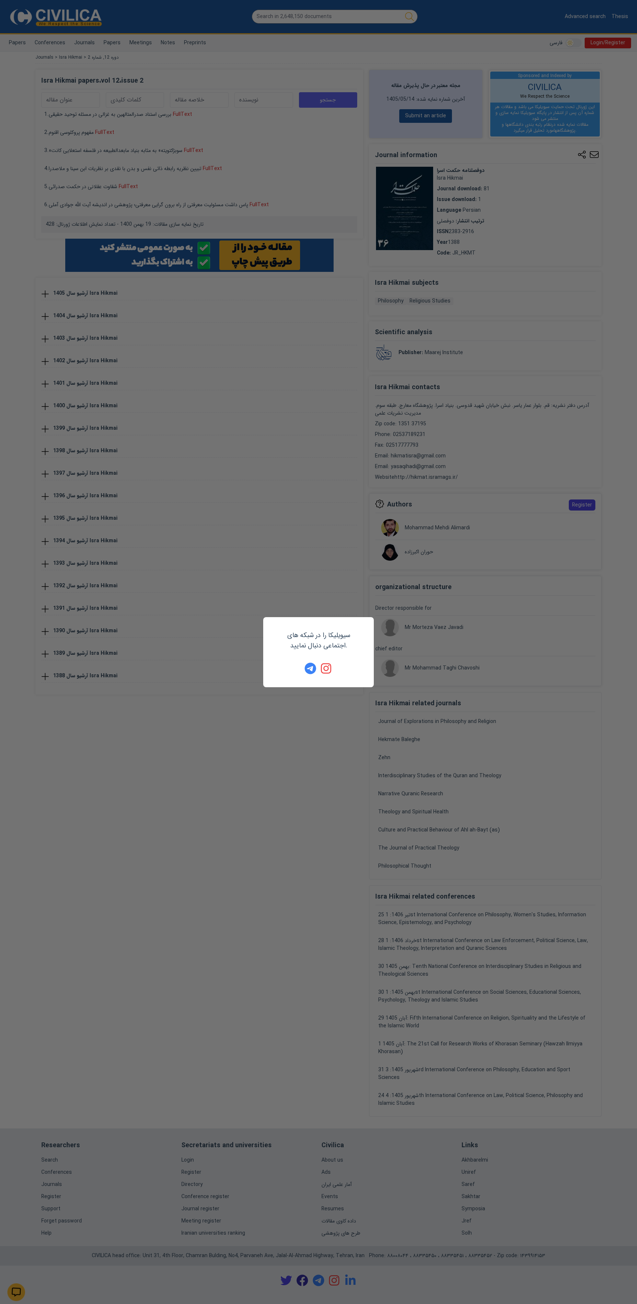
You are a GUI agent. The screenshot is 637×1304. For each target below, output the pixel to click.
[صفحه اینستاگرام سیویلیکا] (327, 668)
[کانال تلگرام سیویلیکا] (310, 668)
